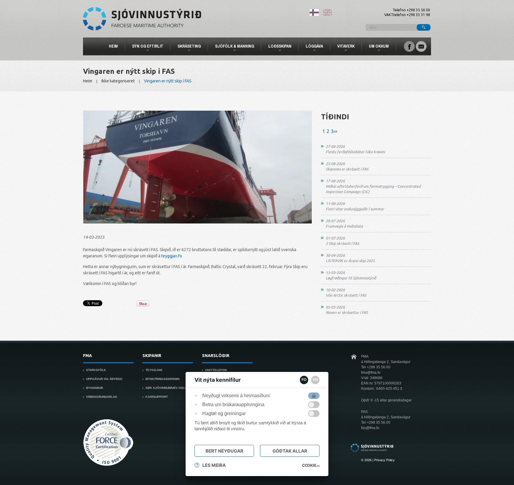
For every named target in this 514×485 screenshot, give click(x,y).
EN (315, 380)
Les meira (214, 465)
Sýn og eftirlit (145, 47)
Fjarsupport (156, 396)
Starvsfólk (96, 370)
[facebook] (409, 45)
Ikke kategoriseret (118, 81)
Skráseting (187, 47)
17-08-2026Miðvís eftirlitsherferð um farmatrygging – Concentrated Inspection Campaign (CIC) (373, 186)
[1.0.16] (310, 465)
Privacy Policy (384, 460)
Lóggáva (312, 47)
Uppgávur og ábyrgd (104, 379)
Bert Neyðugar (224, 451)
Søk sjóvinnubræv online (167, 387)
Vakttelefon (216, 370)
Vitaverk (343, 47)
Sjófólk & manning (232, 47)
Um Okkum (376, 47)
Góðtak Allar (289, 451)
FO (304, 380)
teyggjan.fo (171, 256)
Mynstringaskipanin (162, 379)
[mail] (421, 45)
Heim (113, 46)
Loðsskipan (277, 47)
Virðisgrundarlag (101, 396)
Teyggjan (153, 370)
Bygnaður (94, 387)
